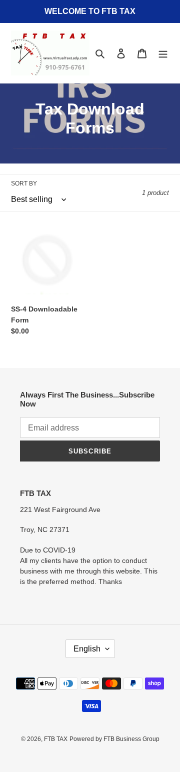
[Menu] (163, 53)
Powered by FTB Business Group (115, 739)
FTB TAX (56, 739)
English (87, 648)
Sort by (24, 183)
